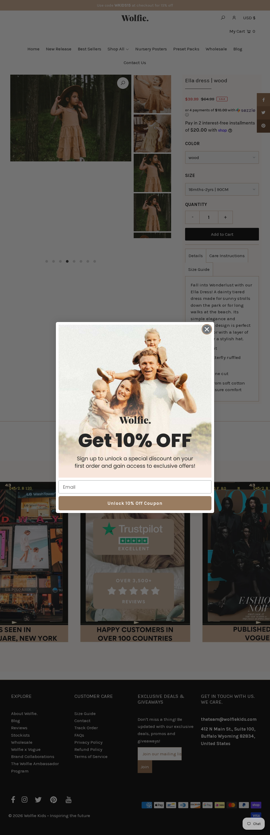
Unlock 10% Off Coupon (135, 503)
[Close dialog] (206, 329)
